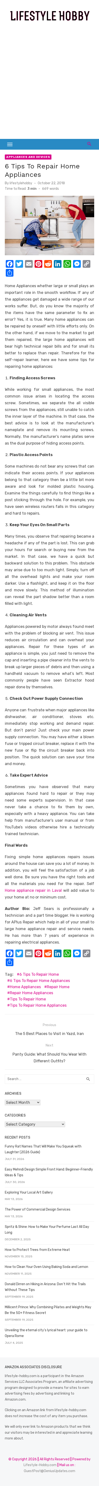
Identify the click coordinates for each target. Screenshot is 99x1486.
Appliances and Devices (28, 157)
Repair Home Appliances (31, 993)
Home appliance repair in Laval (33, 890)
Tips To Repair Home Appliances (38, 1005)
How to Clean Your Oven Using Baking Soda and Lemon (46, 1267)
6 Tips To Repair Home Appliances (40, 980)
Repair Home (58, 987)
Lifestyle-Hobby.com (40, 1465)
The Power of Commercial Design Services (37, 1209)
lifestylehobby (21, 183)
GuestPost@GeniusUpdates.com (49, 1471)
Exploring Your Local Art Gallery (29, 1192)
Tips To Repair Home (28, 999)
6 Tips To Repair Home (39, 974)
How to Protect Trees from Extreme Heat (37, 1250)
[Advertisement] (49, 82)
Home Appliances (25, 987)
